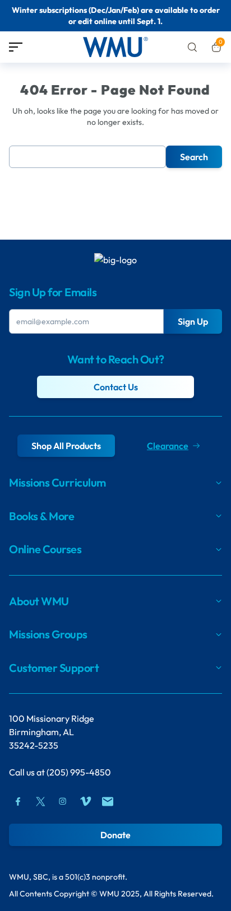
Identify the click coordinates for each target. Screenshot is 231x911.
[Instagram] (63, 801)
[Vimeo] (85, 801)
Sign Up (193, 321)
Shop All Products (66, 445)
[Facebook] (18, 801)
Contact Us (116, 387)
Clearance (167, 445)
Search (194, 156)
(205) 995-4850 (79, 772)
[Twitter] (40, 801)
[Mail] (108, 801)
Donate (115, 834)
